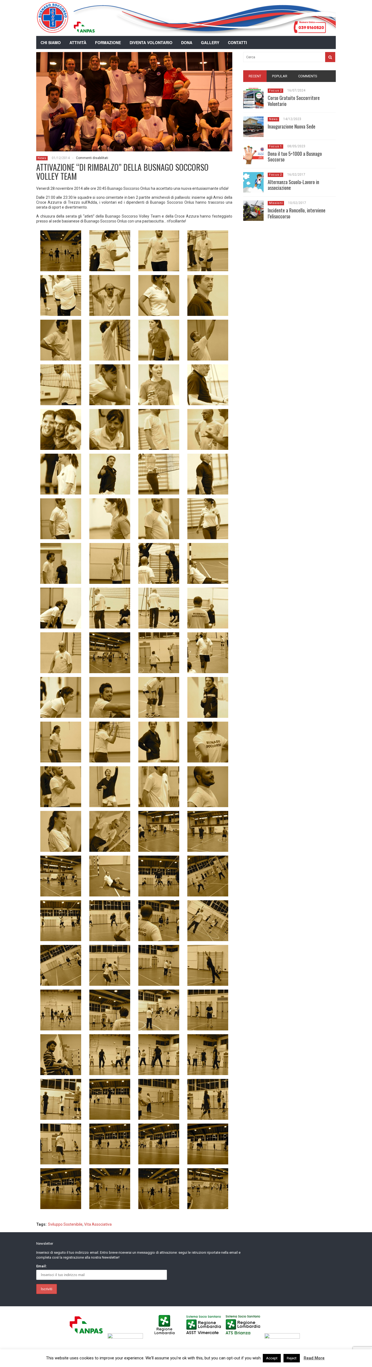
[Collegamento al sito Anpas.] (87, 1337)
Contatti (237, 42)
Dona (186, 42)
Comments (307, 76)
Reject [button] (292, 1358)
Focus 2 (275, 90)
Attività (77, 42)
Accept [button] (272, 1358)
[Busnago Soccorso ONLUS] (52, 30)
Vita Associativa (98, 1224)
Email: (41, 1266)
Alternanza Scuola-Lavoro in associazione (293, 184)
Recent (255, 76)
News (42, 158)
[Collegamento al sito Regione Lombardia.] (166, 1337)
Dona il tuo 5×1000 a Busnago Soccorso (295, 156)
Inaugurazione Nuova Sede (291, 126)
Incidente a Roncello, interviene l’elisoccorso (296, 213)
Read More (314, 1358)
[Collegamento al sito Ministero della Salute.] (283, 1337)
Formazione (108, 42)
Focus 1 (275, 146)
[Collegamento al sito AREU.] (127, 1337)
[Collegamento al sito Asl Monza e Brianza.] (244, 1337)
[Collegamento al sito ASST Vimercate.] (205, 1337)
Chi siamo (51, 42)
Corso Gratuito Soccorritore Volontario (294, 100)
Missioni (276, 203)
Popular (279, 76)
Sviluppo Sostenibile (65, 1224)
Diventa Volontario (151, 42)
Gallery (210, 42)
